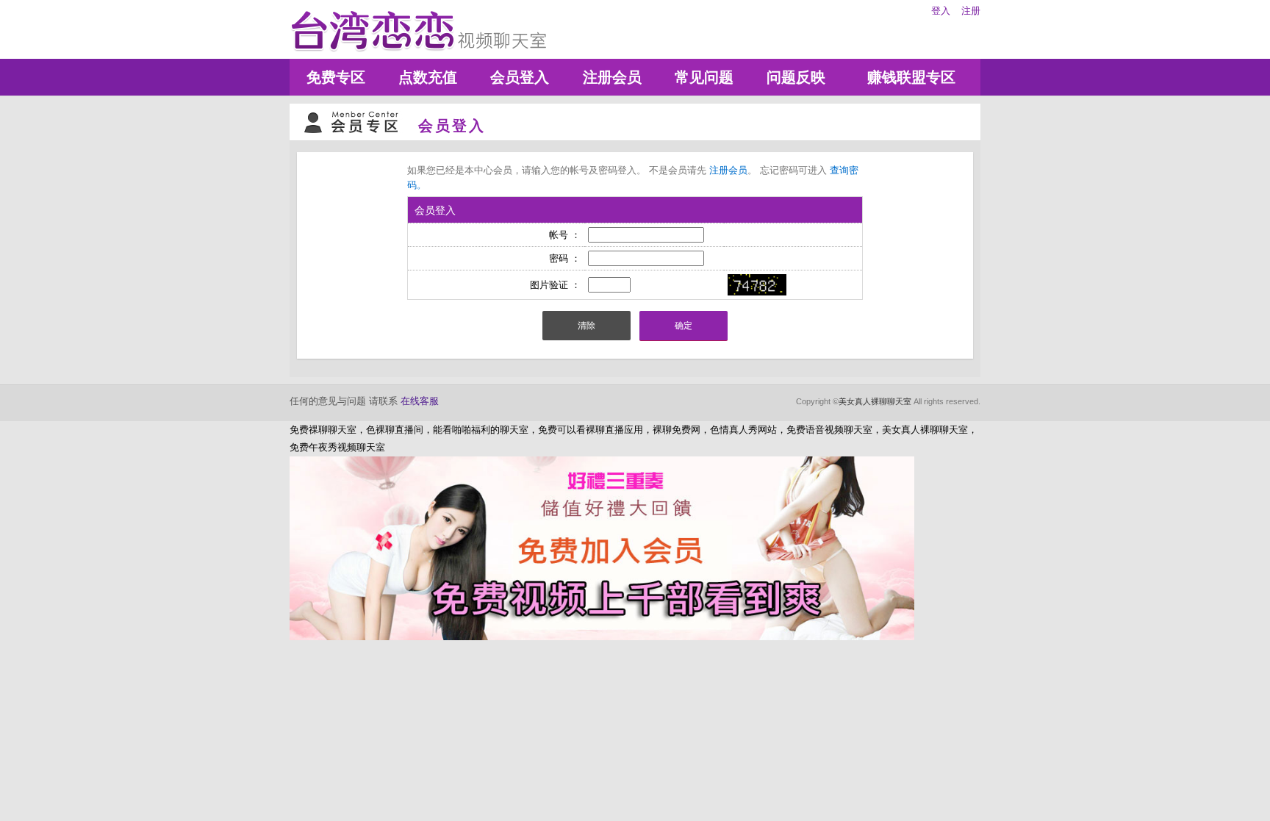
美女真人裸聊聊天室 (875, 401)
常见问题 (704, 77)
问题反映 (796, 77)
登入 (940, 10)
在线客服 (420, 400)
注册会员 (612, 77)
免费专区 (335, 77)
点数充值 (427, 77)
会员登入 (519, 77)
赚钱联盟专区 (911, 77)
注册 (970, 10)
